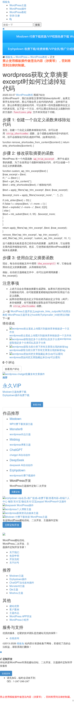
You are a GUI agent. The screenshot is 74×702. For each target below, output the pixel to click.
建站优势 (14, 606)
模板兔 (6, 1)
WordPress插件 (17, 8)
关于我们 (14, 552)
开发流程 (14, 559)
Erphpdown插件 (18, 579)
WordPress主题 (17, 5)
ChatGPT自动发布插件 (21, 582)
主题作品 (14, 613)
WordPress (21, 57)
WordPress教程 (17, 12)
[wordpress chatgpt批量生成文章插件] (24, 373)
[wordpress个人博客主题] (17, 508)
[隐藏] (1, 652)
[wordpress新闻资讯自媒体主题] (20, 512)
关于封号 (14, 562)
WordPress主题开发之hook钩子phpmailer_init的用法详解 (39, 314)
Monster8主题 (17, 586)
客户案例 (14, 609)
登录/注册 (14, 15)
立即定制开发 (12, 524)
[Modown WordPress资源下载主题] (25, 516)
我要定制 (16, 491)
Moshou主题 (16, 593)
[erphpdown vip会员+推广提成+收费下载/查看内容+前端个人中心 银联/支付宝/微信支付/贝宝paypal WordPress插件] (37, 499)
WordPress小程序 (19, 619)
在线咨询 (14, 638)
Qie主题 (13, 589)
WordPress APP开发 (20, 616)
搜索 (37, 24)
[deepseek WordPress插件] (18, 505)
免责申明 (14, 555)
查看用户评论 (12, 369)
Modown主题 (16, 575)
